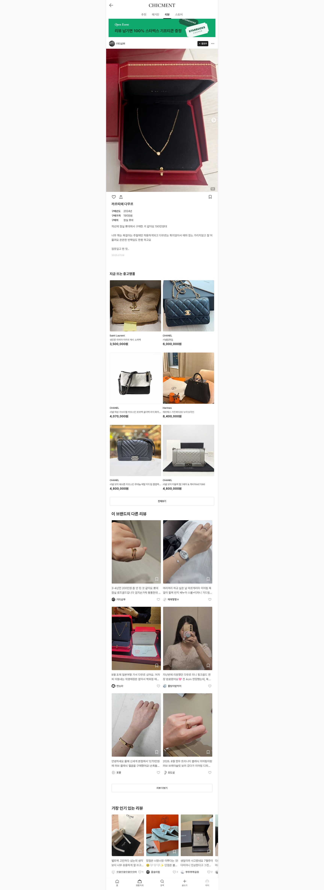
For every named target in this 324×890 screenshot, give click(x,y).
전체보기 (162, 501)
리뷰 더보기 (162, 788)
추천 (143, 14)
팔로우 (204, 43)
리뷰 (167, 14)
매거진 (155, 14)
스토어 (179, 14)
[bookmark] (210, 197)
